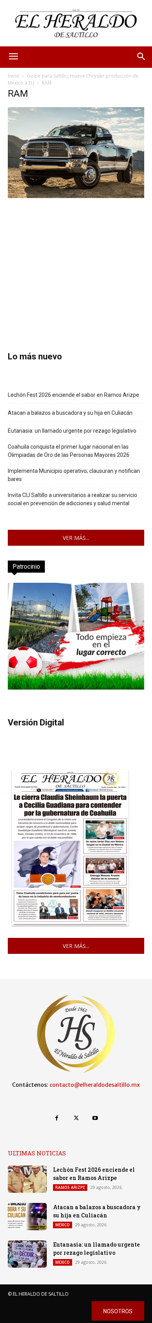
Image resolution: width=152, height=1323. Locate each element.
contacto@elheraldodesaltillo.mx (94, 1084)
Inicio (13, 76)
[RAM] (76, 196)
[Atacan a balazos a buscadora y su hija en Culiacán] (27, 1216)
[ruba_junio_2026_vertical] (76, 687)
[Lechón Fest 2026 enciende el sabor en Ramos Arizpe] (27, 1179)
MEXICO (62, 1224)
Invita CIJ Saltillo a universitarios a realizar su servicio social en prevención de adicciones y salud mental (72, 499)
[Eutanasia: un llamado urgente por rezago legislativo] (27, 1254)
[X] (75, 1118)
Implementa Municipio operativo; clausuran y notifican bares (74, 475)
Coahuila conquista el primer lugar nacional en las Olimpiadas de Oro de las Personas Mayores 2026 (68, 451)
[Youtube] (95, 1118)
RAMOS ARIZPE (70, 1187)
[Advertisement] (76, 263)
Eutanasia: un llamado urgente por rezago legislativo (72, 431)
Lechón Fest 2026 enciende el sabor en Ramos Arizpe (73, 395)
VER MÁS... (76, 537)
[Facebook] (56, 1118)
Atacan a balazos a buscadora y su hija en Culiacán (70, 413)
